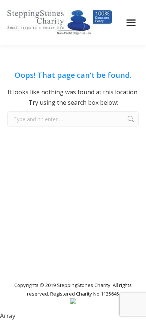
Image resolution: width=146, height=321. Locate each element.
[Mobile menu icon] (131, 22)
